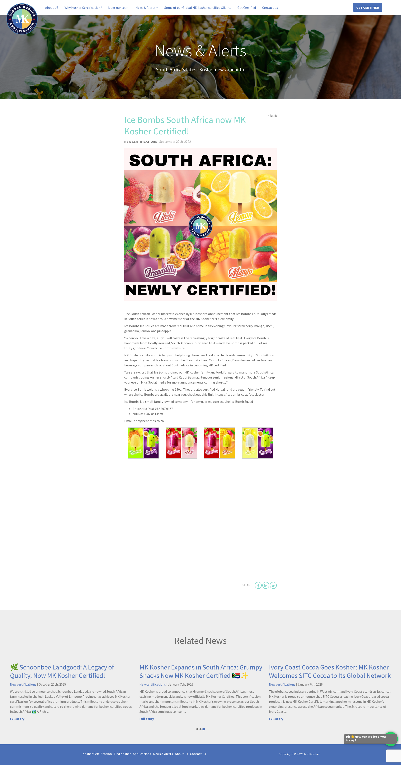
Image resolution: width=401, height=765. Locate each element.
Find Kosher (122, 754)
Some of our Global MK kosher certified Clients (197, 7)
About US (51, 7)
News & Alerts (146, 7)
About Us (181, 754)
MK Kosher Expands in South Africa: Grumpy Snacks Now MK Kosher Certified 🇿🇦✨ (200, 671)
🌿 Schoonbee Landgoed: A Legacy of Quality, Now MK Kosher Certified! (61, 671)
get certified (367, 7)
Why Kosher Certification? (83, 7)
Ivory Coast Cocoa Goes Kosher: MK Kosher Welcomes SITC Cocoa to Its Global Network (329, 671)
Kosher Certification (97, 754)
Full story (16, 719)
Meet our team (118, 7)
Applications (142, 754)
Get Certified (246, 7)
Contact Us (270, 7)
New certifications (141, 141)
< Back (272, 115)
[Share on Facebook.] (258, 585)
